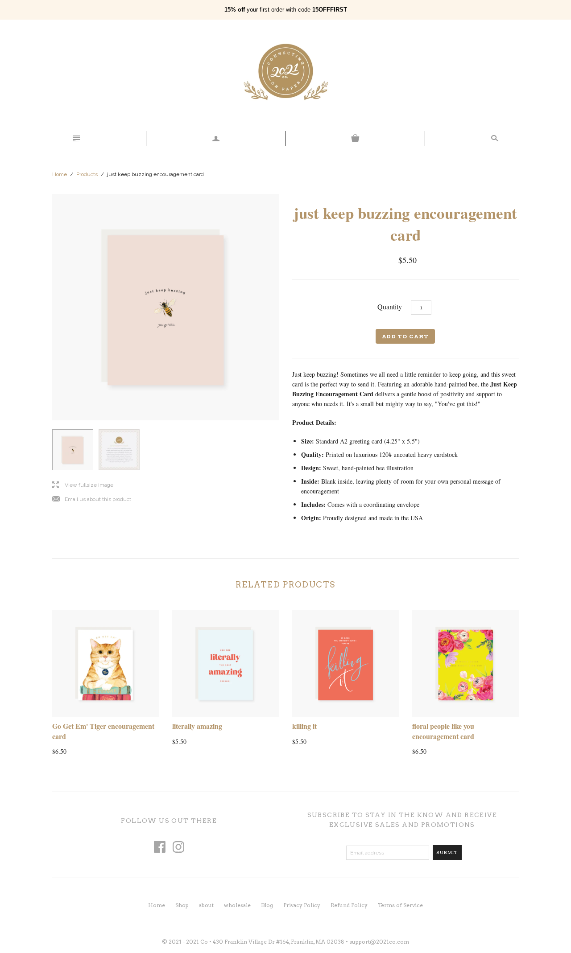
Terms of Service (400, 905)
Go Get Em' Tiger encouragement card (103, 731)
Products (87, 174)
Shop (182, 905)
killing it (304, 726)
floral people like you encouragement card (443, 731)
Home (59, 174)
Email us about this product (91, 499)
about (206, 905)
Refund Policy (349, 905)
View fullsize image (82, 485)
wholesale (237, 905)
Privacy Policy (301, 905)
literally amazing (197, 726)
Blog (267, 905)
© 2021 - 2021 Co (185, 941)
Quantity (389, 306)
